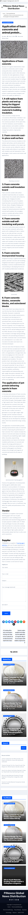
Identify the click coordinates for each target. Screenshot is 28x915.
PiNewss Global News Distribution (13, 7)
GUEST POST (21, 912)
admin (15, 652)
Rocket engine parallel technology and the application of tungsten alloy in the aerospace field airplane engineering (20, 635)
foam (4, 38)
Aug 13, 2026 (12, 734)
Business (24, 909)
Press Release (17, 909)
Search (5, 743)
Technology (8, 912)
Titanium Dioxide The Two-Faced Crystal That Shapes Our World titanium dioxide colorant (12, 705)
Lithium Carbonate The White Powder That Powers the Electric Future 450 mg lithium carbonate (13, 680)
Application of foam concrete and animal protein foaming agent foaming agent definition (14, 34)
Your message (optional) (8, 587)
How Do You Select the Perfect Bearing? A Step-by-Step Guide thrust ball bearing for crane (14, 731)
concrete (20, 36)
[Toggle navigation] (2, 7)
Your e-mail (5, 574)
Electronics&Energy (8, 909)
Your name (5, 567)
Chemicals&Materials (8, 22)
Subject (4, 580)
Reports (15, 912)
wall (7, 38)
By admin (4, 36)
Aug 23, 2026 (12, 683)
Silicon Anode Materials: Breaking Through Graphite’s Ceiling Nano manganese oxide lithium (12, 777)
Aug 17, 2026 (12, 708)
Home (9, 907)
